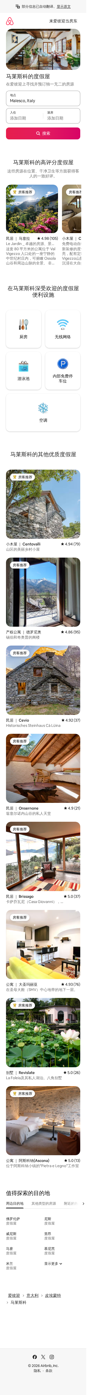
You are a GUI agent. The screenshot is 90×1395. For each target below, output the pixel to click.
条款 (49, 1370)
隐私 (37, 1370)
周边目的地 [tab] (15, 1203)
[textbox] (24, 118)
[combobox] (43, 101)
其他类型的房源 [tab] (44, 1203)
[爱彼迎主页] (10, 21)
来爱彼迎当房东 (63, 21)
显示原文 (64, 6)
